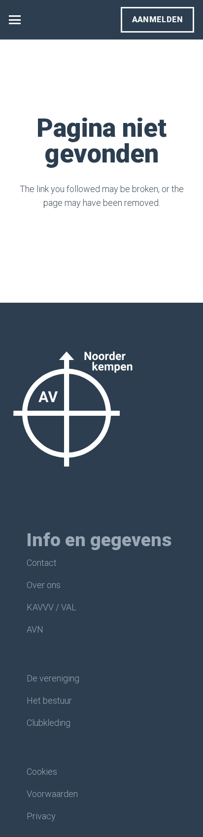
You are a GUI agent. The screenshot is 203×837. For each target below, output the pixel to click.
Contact (42, 563)
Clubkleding (48, 722)
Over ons (44, 585)
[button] (15, 20)
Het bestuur (49, 700)
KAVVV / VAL (51, 607)
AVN (35, 629)
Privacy (41, 816)
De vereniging (53, 678)
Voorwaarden (52, 794)
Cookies (42, 771)
